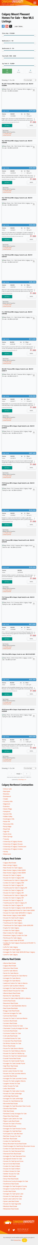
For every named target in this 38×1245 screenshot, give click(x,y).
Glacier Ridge (8, 809)
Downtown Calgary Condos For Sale (15, 935)
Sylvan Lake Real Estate (11, 1201)
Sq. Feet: (8, 63)
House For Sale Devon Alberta (13, 1048)
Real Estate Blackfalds (11, 1008)
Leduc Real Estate (9, 1088)
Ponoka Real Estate (10, 1126)
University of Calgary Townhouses (15, 846)
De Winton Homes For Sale (12, 1043)
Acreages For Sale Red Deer (13, 1131)
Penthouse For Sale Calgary (13, 938)
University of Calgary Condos (13, 849)
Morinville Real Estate (11, 1103)
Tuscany (6, 839)
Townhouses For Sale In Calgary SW (15, 895)
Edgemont (7, 804)
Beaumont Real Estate (11, 1003)
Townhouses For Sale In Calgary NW (16, 880)
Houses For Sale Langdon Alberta (15, 1081)
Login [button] (18, 26)
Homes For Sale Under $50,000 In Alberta (17, 998)
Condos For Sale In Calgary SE (13, 905)
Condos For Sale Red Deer (12, 1141)
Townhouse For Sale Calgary (13, 923)
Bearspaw (7, 791)
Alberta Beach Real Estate (12, 993)
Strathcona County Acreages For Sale (16, 1181)
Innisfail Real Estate (10, 1068)
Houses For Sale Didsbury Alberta (15, 1051)
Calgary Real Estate (10, 863)
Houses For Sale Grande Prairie (14, 1061)
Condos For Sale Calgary (11, 930)
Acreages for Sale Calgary (12, 949)
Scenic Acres (7, 834)
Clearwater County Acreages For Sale (16, 1028)
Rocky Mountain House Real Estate (15, 1143)
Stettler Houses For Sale (11, 1174)
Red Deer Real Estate (10, 1138)
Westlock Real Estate (10, 1206)
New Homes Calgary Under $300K (15, 870)
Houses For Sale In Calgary (12, 875)
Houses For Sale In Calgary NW (14, 878)
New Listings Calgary (10, 865)
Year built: (9, 56)
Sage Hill (6, 831)
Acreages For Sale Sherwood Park (15, 1156)
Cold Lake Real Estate (10, 1036)
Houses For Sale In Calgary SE (13, 900)
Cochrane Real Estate (10, 1031)
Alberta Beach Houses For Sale (14, 991)
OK (24, 1240)
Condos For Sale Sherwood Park (14, 1148)
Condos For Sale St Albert (12, 1166)
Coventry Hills (8, 801)
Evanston (7, 806)
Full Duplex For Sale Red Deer (13, 1133)
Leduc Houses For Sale (11, 1086)
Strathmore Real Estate (11, 1184)
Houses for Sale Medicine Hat (13, 1101)
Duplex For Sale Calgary (11, 928)
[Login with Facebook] (3, 27)
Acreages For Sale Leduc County (14, 1091)
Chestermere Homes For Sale (13, 1026)
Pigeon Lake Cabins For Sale (13, 1118)
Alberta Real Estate (10, 963)
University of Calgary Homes (13, 841)
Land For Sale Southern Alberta (14, 986)
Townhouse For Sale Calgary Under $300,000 (18, 925)
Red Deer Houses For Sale (12, 1136)
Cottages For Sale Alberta (12, 981)
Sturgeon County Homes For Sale (14, 1189)
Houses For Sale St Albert (12, 1169)
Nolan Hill (7, 821)
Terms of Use (17, 1240)
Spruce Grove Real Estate (12, 1164)
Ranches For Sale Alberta (12, 996)
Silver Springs (8, 836)
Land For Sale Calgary (11, 954)
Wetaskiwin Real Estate (11, 1209)
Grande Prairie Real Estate (12, 1058)
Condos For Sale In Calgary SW (14, 898)
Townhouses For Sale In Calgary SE (15, 903)
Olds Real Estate (9, 1111)
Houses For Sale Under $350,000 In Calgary (18, 913)
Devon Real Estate (9, 1046)
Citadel (6, 799)
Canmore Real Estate (10, 1021)
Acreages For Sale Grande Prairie (14, 1063)
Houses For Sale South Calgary (14, 918)
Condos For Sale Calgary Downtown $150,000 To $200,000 (20, 943)
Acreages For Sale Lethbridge (13, 1098)
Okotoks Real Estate (10, 1108)
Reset (18, 71)
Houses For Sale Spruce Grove (13, 1161)
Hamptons (7, 811)
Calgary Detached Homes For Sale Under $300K (19, 910)
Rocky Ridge (7, 826)
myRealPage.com (22, 779)
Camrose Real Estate (10, 1016)
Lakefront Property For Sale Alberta (15, 976)
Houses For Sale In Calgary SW (14, 893)
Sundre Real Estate (10, 1191)
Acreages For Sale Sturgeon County (15, 1186)
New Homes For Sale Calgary (13, 868)
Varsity (6, 851)
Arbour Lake (8, 789)
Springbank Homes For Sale (13, 1159)
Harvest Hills (8, 814)
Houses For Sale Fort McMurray (14, 1053)
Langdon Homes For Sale (12, 1083)
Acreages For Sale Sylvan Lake (13, 1194)
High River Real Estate (11, 1066)
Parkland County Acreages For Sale (15, 1113)
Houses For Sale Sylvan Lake (13, 1196)
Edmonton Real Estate (11, 968)
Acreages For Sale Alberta (12, 978)
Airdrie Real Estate (9, 1001)
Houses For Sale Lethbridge (13, 1093)
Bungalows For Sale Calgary (13, 920)
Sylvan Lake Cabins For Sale (13, 1199)
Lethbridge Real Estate (11, 1096)
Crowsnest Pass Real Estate (13, 1041)
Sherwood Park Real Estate (12, 1153)
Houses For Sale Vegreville (12, 1204)
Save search (7, 71)
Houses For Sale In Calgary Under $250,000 (18, 908)
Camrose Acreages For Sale (12, 1013)
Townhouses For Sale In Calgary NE (15, 888)
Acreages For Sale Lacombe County (15, 1078)
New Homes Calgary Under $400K (15, 915)
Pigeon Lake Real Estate (11, 1121)
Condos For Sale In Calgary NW (14, 883)
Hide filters (30, 71)
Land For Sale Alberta (10, 971)
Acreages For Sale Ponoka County (15, 1128)
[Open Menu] (35, 2)
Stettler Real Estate (10, 1176)
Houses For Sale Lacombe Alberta (15, 1073)
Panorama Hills (8, 824)
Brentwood (7, 796)
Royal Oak (7, 829)
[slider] (3, 35)
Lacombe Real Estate (10, 1076)
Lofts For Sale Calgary (11, 947)
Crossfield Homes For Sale (12, 1038)
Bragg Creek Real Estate (11, 1011)
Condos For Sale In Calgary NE (13, 890)
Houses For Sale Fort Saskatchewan (15, 1056)
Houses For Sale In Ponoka (12, 1123)
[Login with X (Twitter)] (10, 27)
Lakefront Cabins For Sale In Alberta (15, 983)
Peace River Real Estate (11, 1116)
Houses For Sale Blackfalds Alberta (15, 1006)
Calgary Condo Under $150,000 (14, 940)
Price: (8, 33)
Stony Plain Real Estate (11, 1179)
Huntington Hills (9, 819)
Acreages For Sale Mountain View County (17, 1106)
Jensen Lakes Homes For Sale (13, 1071)
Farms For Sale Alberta (11, 973)
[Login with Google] (6, 27)
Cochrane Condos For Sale (12, 1033)
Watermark (7, 854)
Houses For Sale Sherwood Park (14, 1151)
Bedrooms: (8, 41)
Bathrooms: (8, 48)
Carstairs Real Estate (10, 1023)
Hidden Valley (8, 816)
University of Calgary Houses (13, 844)
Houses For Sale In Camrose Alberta (15, 1018)
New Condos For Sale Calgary (13, 933)
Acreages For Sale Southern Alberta (15, 988)
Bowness (6, 794)
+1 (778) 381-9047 (7, 133)
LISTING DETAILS (7, 125)
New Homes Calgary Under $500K (15, 873)
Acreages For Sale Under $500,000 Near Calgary (19, 952)
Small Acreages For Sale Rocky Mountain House (19, 1146)
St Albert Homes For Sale (12, 1171)
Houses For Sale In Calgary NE (13, 885)
